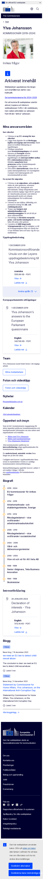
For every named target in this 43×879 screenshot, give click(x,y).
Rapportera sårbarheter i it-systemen (18, 809)
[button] (18, 278)
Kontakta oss (8, 760)
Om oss (6, 755)
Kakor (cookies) (10, 819)
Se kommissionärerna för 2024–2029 (21, 97)
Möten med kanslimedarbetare (19, 439)
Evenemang (8, 789)
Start (7, 22)
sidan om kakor (29, 848)
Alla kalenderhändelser (12, 414)
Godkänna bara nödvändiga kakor (25, 873)
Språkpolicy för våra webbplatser (17, 814)
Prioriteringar (8, 765)
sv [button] (31, 8)
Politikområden (9, 770)
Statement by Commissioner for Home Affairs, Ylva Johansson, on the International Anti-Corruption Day (21, 687)
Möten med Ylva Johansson (18, 437)
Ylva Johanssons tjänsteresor (18, 441)
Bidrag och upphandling (13, 775)
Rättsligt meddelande (12, 828)
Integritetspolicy (10, 823)
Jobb (5, 779)
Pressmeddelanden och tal (12, 402)
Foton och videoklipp (15, 388)
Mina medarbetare (14, 372)
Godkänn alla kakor (20, 866)
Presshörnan (8, 784)
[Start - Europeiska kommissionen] (9, 8)
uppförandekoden (12, 472)
